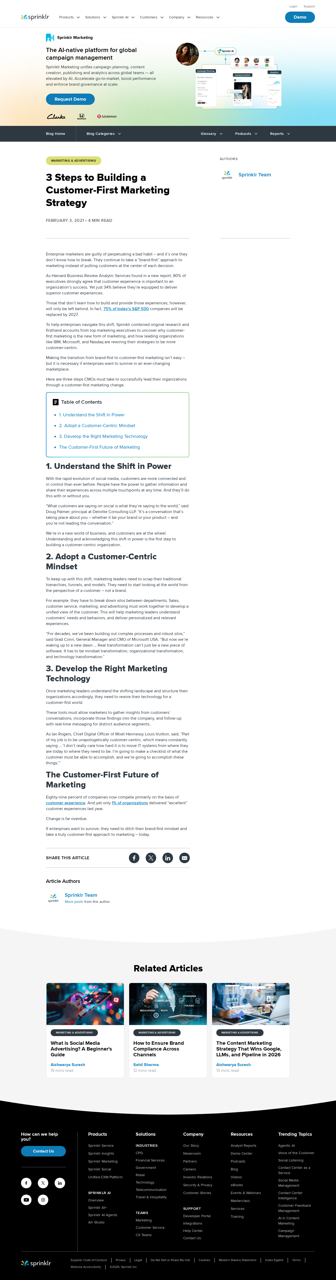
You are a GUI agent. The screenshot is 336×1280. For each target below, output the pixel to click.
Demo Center (242, 1153)
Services (238, 1208)
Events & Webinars (246, 1193)
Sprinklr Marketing (103, 1161)
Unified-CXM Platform (105, 1177)
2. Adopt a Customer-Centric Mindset (97, 425)
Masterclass (240, 1201)
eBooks (237, 1185)
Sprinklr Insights (101, 1153)
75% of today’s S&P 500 (126, 308)
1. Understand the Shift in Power (92, 415)
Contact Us (43, 1151)
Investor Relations (197, 1177)
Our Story (191, 1145)
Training (237, 1216)
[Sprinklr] (35, 17)
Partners (190, 1161)
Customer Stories (197, 1193)
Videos (236, 1177)
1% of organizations (130, 803)
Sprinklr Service (101, 1145)
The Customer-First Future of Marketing (99, 447)
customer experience (65, 803)
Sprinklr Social (99, 1169)
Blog (234, 1169)
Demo (300, 17)
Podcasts (238, 1161)
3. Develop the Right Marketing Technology (103, 436)
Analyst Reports (243, 1145)
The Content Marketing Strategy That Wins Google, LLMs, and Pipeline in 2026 (254, 386)
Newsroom (192, 1153)
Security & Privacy (197, 1185)
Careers (189, 1169)
